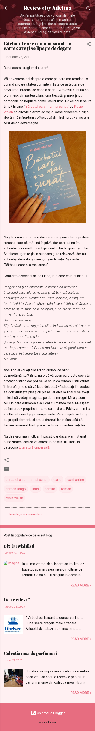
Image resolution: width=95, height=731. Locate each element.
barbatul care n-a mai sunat (27, 480)
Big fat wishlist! (19, 546)
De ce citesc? (17, 599)
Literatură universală (34, 447)
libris (35, 489)
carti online (75, 480)
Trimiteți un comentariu (25, 514)
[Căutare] (88, 9)
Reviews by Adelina (47, 7)
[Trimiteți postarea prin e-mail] (6, 470)
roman (66, 489)
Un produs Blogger (50, 713)
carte (57, 480)
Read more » (81, 585)
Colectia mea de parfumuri (30, 653)
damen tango (16, 489)
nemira (50, 489)
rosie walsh (14, 498)
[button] (88, 44)
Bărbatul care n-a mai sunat (47, 106)
